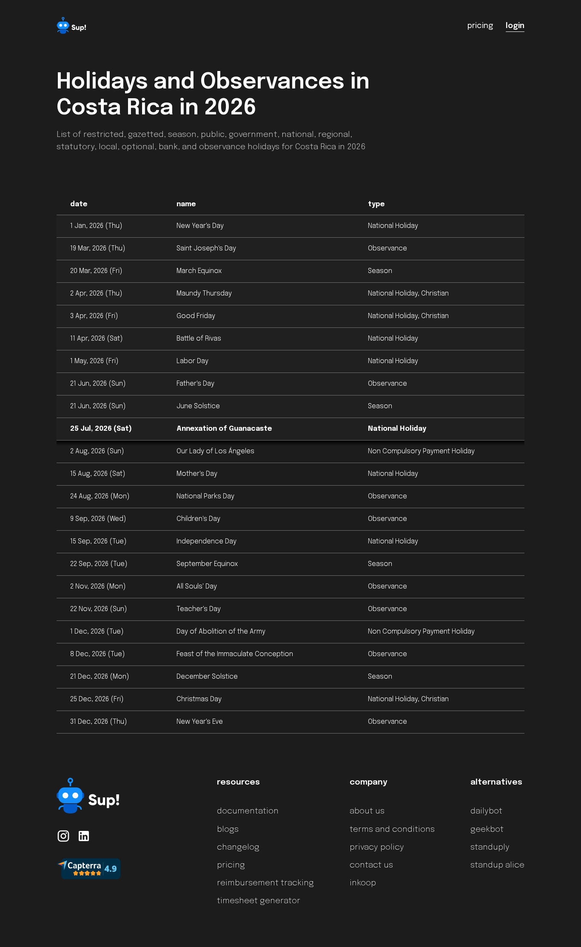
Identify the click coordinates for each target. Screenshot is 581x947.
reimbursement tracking (265, 883)
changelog (238, 847)
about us (367, 811)
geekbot (487, 829)
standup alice (497, 865)
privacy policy (377, 847)
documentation (248, 811)
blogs (228, 829)
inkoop (363, 883)
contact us (371, 865)
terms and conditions (392, 829)
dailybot (486, 811)
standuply (490, 847)
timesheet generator (258, 901)
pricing (231, 865)
